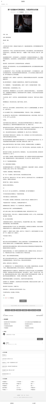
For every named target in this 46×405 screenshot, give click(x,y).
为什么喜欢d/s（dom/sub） (8, 315)
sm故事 (33, 381)
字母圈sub (5, 389)
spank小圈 (8, 310)
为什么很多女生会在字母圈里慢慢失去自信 (33, 321)
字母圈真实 (27, 325)
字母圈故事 (3, 4)
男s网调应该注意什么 (29, 323)
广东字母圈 (19, 381)
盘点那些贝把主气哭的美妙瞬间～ (10, 321)
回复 (15, 344)
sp (10, 117)
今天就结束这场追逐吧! (8, 325)
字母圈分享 (33, 387)
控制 (32, 383)
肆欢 (24, 395)
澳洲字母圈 (5, 387)
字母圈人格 (19, 383)
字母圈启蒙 (5, 385)
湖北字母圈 (34, 310)
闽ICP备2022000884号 (28, 397)
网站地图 (23, 397)
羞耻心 (39, 310)
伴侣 (18, 385)
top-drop (19, 387)
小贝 (29, 310)
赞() (23, 300)
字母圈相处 (5, 381)
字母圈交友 (12, 297)
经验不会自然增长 (39, 315)
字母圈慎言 (6, 327)
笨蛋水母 (27, 395)
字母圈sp (13, 310)
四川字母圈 (19, 389)
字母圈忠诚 (33, 389)
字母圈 (22, 395)
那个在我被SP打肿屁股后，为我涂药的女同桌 (23, 10)
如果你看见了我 (7, 323)
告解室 (23, 1)
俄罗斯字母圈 (5, 383)
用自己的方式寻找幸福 (29, 327)
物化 (32, 385)
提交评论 (40, 339)
